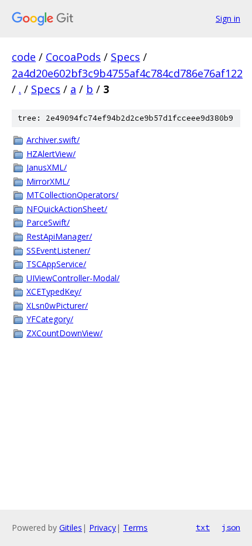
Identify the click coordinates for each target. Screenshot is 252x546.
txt (203, 527)
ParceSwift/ (48, 222)
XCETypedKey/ (53, 291)
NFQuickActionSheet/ (66, 208)
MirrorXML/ (48, 181)
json (231, 527)
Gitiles (70, 527)
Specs (125, 57)
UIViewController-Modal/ (73, 278)
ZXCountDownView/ (64, 333)
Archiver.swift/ (53, 139)
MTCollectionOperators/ (72, 194)
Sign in (228, 18)
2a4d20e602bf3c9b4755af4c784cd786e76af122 (127, 73)
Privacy (102, 527)
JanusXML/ (46, 167)
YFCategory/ (49, 319)
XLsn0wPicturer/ (57, 305)
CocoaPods (73, 57)
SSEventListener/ (58, 250)
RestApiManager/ (59, 236)
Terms (135, 527)
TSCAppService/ (56, 263)
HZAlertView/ (51, 153)
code (24, 57)
